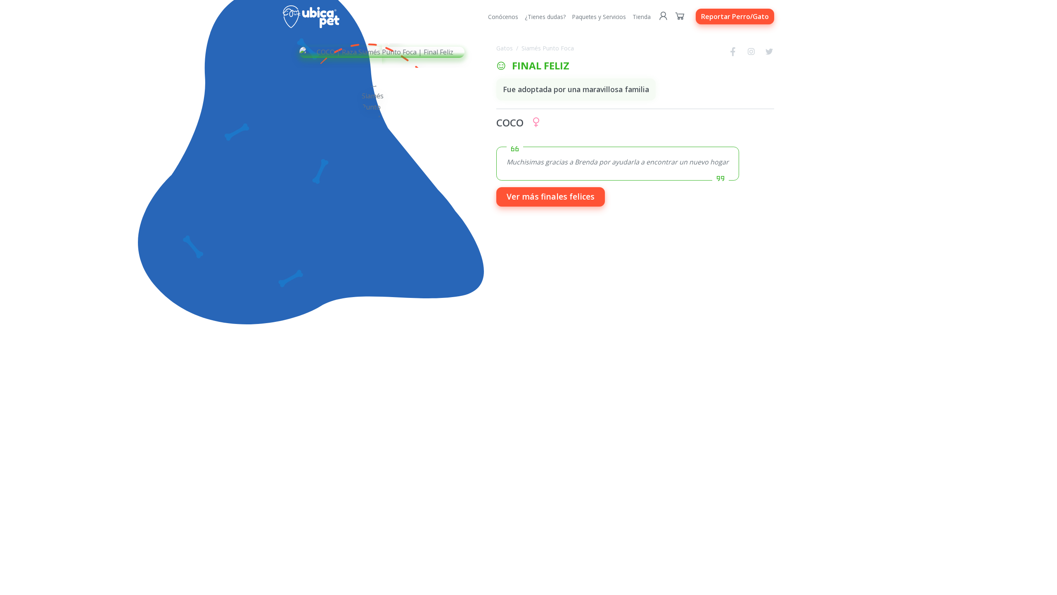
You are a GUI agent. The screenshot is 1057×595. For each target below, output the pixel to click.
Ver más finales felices (551, 196)
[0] (680, 16)
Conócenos (503, 17)
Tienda (642, 17)
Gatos (504, 48)
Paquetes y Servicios (599, 17)
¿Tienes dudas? (545, 17)
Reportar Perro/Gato (735, 16)
